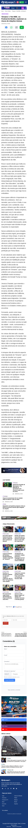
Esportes (16, 803)
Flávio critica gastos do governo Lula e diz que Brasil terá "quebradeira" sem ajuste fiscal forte (16, 761)
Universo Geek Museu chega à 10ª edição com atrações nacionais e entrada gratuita (19, 596)
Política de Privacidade (16, 826)
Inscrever (5, 622)
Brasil (3, 801)
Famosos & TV (5, 799)
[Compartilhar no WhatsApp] (11, 27)
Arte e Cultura (8, 11)
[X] (5, 788)
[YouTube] (14, 788)
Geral (3, 805)
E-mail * (5, 655)
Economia (4, 803)
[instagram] (8, 788)
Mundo (15, 801)
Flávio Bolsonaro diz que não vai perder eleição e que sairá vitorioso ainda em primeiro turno (16, 772)
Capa (3, 795)
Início (2, 11)
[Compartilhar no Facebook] (6, 27)
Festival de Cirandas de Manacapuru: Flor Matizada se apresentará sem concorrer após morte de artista (19, 488)
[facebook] (2, 788)
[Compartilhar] (16, 27)
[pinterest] (11, 788)
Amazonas (4, 797)
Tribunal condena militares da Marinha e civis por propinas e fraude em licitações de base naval (12, 766)
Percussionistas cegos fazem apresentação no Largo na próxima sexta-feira (7, 596)
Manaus (16, 799)
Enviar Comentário (9, 680)
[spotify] (16, 788)
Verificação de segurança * (10, 671)
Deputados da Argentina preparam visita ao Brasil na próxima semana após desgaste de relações (14, 507)
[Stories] (18, 2)
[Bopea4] (8, 2)
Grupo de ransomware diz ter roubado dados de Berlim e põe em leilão (13, 498)
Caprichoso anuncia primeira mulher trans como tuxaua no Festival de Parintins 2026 (20, 575)
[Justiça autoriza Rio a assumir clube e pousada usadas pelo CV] (14, 746)
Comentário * (7, 661)
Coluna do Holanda (18, 795)
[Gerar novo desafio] (10, 674)
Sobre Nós (9, 826)
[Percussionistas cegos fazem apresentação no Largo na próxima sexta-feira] (8, 588)
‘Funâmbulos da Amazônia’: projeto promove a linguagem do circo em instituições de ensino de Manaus (20, 557)
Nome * (5, 648)
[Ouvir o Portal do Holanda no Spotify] (22, 27)
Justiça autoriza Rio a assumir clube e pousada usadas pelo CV (11, 754)
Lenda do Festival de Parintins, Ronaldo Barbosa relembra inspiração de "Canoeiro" (8, 556)
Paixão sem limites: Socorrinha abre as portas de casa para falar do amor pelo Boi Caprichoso (20, 538)
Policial (15, 797)
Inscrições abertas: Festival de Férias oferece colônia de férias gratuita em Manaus (8, 538)
